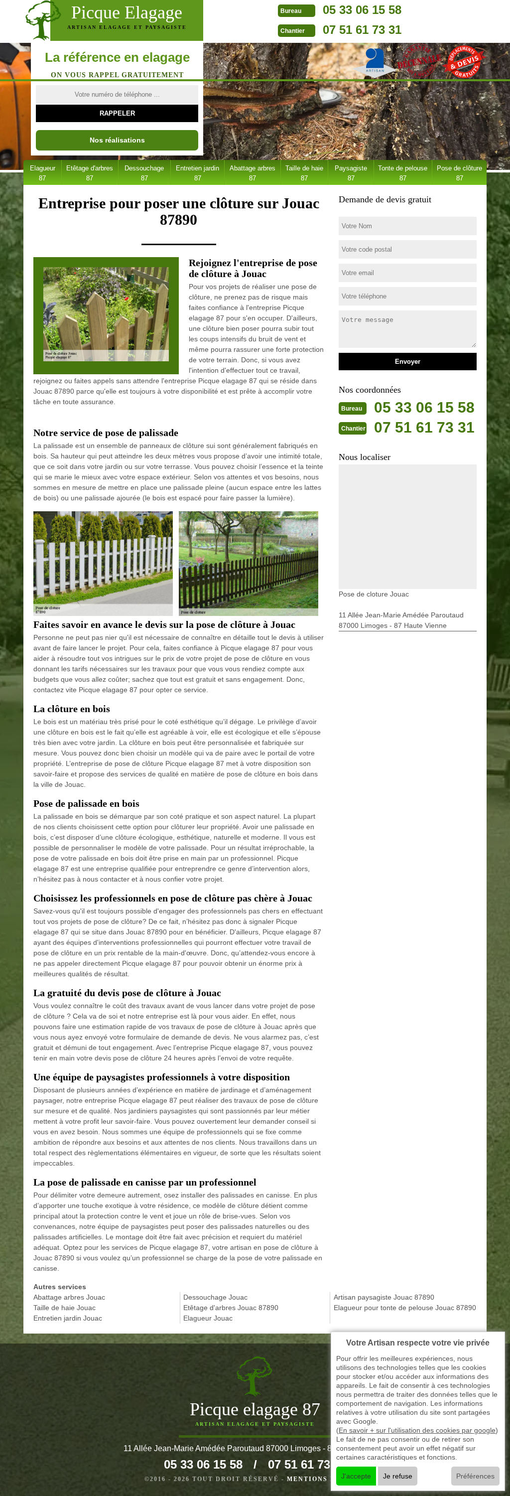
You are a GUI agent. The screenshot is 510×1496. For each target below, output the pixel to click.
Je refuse (397, 1476)
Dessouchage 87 (144, 173)
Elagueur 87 (42, 173)
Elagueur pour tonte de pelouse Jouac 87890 (405, 1308)
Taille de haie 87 (304, 173)
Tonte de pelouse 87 (402, 173)
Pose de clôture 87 (459, 173)
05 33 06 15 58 (362, 9)
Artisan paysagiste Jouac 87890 (384, 1297)
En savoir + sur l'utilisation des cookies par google (417, 1430)
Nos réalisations (117, 140)
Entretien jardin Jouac (67, 1318)
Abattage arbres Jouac (69, 1297)
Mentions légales (326, 1479)
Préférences (475, 1476)
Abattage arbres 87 (252, 173)
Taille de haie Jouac (64, 1308)
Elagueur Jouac (208, 1318)
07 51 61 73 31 (362, 29)
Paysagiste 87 (351, 173)
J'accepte (356, 1476)
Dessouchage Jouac (215, 1297)
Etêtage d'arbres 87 (89, 173)
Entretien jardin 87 (197, 173)
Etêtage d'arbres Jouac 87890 (230, 1308)
